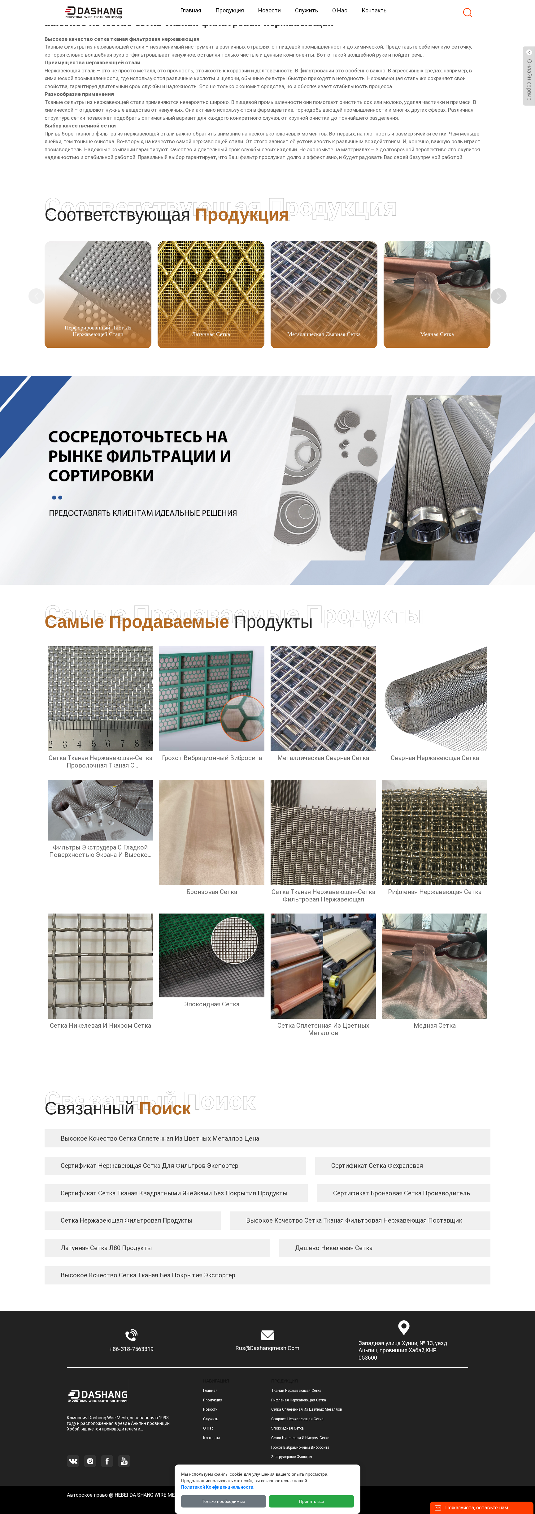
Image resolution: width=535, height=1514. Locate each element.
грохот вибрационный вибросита (300, 1447)
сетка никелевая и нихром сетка (300, 1438)
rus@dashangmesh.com (267, 1348)
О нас (208, 1428)
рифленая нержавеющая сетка (298, 1400)
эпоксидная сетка (287, 1428)
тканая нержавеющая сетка (296, 1390)
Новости (210, 1409)
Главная (210, 1390)
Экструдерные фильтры (291, 1457)
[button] (499, 296)
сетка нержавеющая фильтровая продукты (127, 1220)
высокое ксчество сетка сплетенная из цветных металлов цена (160, 1138)
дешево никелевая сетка (333, 1248)
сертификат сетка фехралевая (377, 1165)
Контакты (211, 1438)
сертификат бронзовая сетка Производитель (401, 1193)
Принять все (311, 1501)
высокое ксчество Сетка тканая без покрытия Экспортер (148, 1275)
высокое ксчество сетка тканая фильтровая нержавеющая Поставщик (354, 1220)
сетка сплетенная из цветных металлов (306, 1409)
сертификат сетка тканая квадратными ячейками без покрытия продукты (174, 1193)
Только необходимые (223, 1501)
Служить (210, 1419)
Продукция (212, 1400)
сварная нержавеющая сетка (297, 1419)
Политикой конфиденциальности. (217, 1487)
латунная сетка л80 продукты (106, 1248)
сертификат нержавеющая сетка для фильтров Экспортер (149, 1165)
